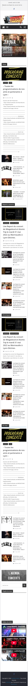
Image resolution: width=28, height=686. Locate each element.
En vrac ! (5, 82)
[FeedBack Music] (14, 16)
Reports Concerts (19, 46)
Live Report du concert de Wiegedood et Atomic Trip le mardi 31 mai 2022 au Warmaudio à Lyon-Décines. (14, 232)
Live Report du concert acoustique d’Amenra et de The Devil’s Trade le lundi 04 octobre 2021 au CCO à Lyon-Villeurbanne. (19, 522)
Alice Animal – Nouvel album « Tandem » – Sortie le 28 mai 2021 (18, 158)
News (10, 82)
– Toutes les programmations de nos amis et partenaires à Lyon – (14, 90)
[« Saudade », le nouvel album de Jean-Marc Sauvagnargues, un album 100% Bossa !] (7, 195)
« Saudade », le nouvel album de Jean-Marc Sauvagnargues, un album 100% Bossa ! (19, 194)
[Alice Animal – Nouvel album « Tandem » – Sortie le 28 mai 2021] (7, 159)
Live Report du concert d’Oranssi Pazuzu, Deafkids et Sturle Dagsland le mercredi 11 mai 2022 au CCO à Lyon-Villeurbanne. (19, 273)
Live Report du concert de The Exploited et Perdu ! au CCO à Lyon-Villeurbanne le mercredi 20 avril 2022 (19, 304)
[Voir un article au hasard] (24, 27)
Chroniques (11, 46)
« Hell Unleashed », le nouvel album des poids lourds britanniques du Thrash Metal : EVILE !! (19, 170)
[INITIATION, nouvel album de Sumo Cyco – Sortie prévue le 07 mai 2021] (7, 183)
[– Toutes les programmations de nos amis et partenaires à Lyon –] (14, 73)
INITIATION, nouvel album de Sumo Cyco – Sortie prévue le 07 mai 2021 (19, 182)
